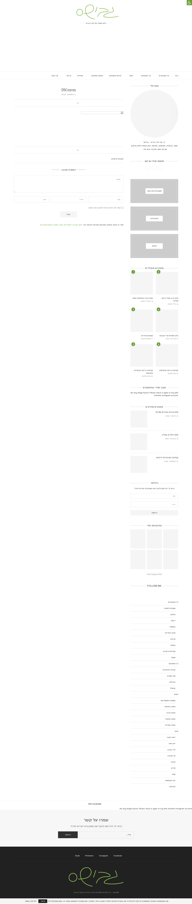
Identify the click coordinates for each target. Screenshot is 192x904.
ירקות (173, 620)
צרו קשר (54, 75)
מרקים (172, 639)
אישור (42, 901)
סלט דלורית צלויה (170, 434)
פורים (173, 768)
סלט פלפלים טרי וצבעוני (168, 335)
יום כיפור (172, 743)
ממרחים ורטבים (169, 651)
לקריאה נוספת (30, 901)
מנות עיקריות (170, 632)
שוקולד (172, 688)
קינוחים (172, 682)
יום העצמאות (170, 780)
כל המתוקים (146, 75)
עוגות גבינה (170, 712)
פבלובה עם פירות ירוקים (167, 457)
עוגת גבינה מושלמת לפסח (143, 298)
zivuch (76, 892)
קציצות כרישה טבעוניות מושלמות (143, 371)
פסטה (173, 657)
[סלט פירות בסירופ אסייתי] (138, 419)
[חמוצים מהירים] (141, 320)
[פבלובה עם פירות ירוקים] (138, 464)
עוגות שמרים (170, 725)
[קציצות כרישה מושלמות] (167, 355)
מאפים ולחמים (169, 608)
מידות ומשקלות (115, 75)
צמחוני (172, 645)
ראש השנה (171, 737)
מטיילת (80, 75)
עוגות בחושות (170, 706)
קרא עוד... (146, 149)
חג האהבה (171, 755)
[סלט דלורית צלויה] (138, 441)
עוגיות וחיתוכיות (169, 669)
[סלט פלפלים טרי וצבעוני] (167, 320)
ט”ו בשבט (171, 749)
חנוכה (173, 762)
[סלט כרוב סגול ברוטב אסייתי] (167, 283)
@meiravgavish (154, 574)
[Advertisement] (96, 50)
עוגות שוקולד (170, 719)
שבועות (172, 786)
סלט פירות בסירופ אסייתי (166, 412)
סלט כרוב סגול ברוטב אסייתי (169, 299)
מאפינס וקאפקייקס (168, 700)
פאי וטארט (171, 676)
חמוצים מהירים (147, 335)
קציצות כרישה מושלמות (168, 370)
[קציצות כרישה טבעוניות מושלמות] (141, 355)
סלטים (172, 614)
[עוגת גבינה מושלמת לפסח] (141, 283)
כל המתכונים (164, 75)
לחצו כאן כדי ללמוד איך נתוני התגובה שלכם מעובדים (61, 224)
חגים (131, 75)
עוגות (176, 694)
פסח (173, 774)
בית (176, 75)
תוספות (172, 626)
